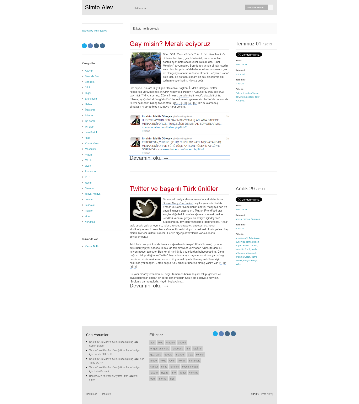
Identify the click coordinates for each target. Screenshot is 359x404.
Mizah (88, 154)
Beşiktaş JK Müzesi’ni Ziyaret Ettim (108, 375)
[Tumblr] (96, 45)
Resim (88, 182)
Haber (88, 104)
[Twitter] (84, 45)
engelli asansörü (159, 348)
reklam (182, 360)
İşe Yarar (90, 121)
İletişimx (106, 393)
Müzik (88, 160)
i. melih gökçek (250, 93)
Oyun (88, 165)
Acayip (89, 70)
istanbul (180, 354)
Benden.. (90, 81)
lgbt (237, 96)
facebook (177, 348)
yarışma (193, 372)
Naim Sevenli (101, 371)
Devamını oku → (149, 157)
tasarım (89, 199)
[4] (190, 103)
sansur (154, 366)
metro (153, 360)
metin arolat (250, 252)
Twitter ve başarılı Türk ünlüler (174, 188)
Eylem (239, 93)
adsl (152, 342)
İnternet (89, 115)
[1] (175, 103)
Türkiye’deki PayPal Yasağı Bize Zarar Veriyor (114, 350)
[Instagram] (102, 45)
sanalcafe (194, 360)
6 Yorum (240, 228)
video (88, 216)
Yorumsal (240, 73)
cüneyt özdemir (243, 241)
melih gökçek (247, 96)
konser (200, 354)
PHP (87, 177)
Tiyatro (89, 210)
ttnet (174, 372)
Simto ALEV (241, 64)
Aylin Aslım (254, 238)
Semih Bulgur (97, 345)
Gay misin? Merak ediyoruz (170, 43)
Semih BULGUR (103, 354)
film (188, 348)
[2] (180, 103)
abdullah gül (241, 238)
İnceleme (90, 109)
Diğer (88, 93)
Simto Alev (99, 7)
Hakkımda (140, 8)
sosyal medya (175, 199)
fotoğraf (197, 348)
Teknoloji (90, 205)
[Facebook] (90, 45)
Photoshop (91, 171)
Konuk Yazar (92, 143)
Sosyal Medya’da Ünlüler (178, 203)
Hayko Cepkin (250, 245)
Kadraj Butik (92, 246)
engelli (182, 342)
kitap (87, 137)
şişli (172, 378)
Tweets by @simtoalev (94, 30)
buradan (183, 95)
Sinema (89, 188)
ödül (152, 378)
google (168, 354)
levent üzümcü (243, 249)
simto (164, 366)
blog (160, 342)
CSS (87, 87)
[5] (194, 103)
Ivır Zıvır (89, 126)
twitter (239, 264)
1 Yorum (240, 83)
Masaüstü (90, 149)
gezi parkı (155, 354)
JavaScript (91, 132)
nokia (163, 360)
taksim (154, 372)
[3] (185, 103)
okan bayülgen (243, 256)
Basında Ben (92, 76)
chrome (170, 342)
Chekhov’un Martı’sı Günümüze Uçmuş (111, 341)
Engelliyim (91, 98)
